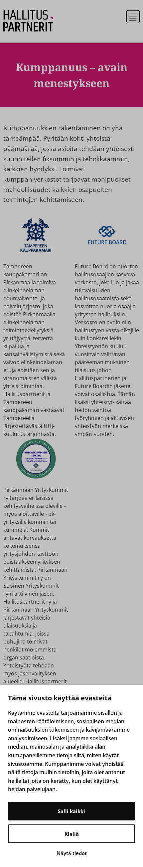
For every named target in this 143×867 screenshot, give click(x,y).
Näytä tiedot (72, 853)
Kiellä (72, 833)
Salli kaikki (71, 811)
